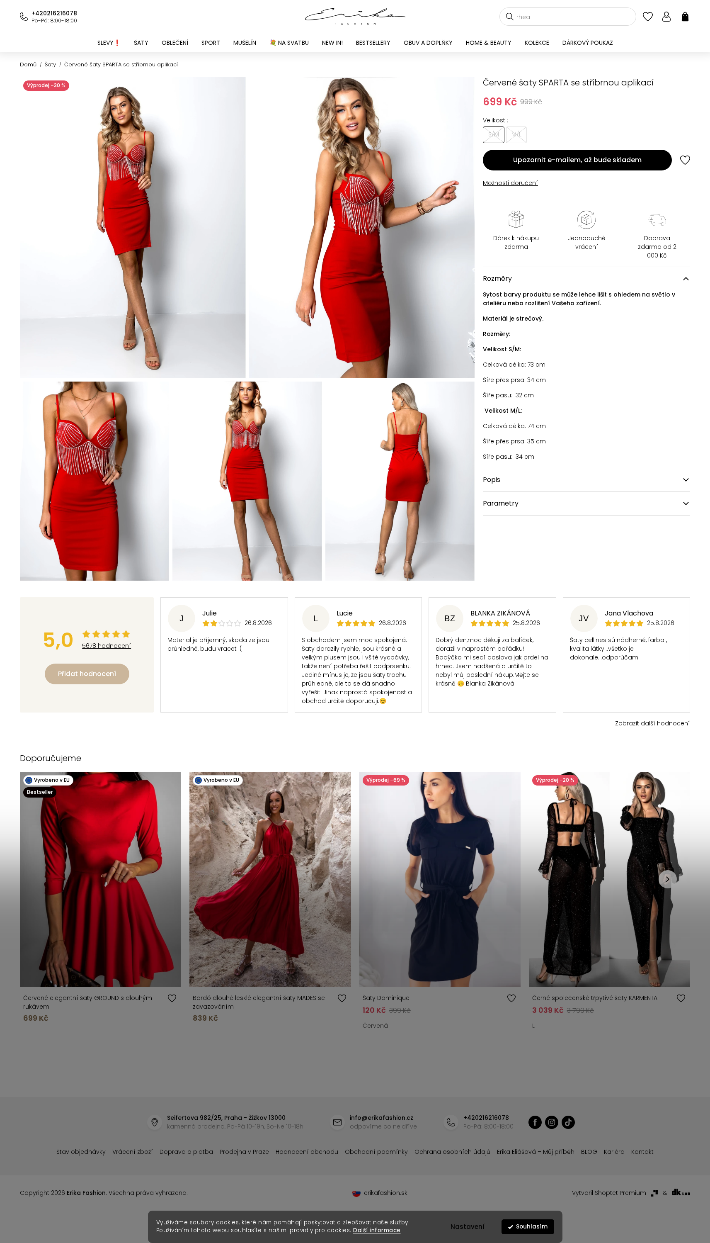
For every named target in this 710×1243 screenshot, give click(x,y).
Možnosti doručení (510, 183)
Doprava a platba (186, 1152)
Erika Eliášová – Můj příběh (535, 1152)
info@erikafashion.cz (381, 1118)
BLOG (589, 1152)
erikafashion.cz (535, 1122)
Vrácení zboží (132, 1152)
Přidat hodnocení (87, 674)
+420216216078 (54, 13)
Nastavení (468, 1226)
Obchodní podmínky (376, 1152)
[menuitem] (109, 42)
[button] (668, 879)
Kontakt (642, 1152)
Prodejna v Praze (244, 1152)
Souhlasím (532, 1227)
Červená (375, 1026)
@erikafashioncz (568, 1122)
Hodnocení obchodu (307, 1152)
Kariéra (614, 1152)
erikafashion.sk (385, 1193)
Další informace (377, 1230)
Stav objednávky (81, 1152)
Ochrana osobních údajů (452, 1152)
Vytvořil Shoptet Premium (609, 1193)
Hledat (510, 16)
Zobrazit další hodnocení (652, 723)
